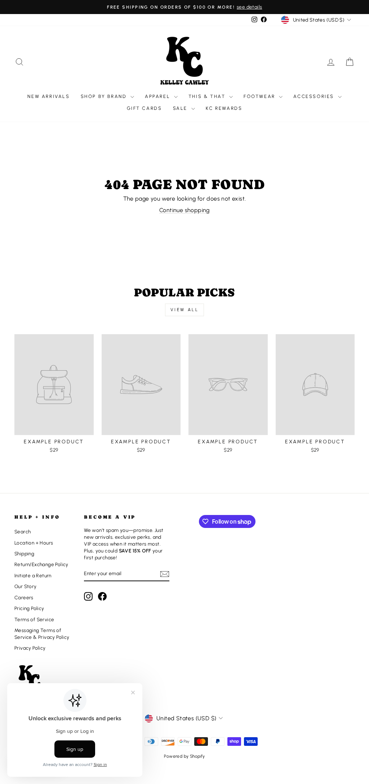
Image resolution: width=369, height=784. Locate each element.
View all (184, 309)
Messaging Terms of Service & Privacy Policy (42, 633)
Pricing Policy (29, 608)
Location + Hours (33, 543)
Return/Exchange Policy (41, 564)
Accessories (314, 96)
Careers (24, 597)
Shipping (24, 553)
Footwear (260, 96)
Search (22, 531)
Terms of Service (34, 619)
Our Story (25, 586)
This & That (207, 96)
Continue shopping (184, 210)
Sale (181, 108)
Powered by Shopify (184, 756)
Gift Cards (144, 108)
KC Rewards (224, 108)
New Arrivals (48, 96)
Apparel (158, 96)
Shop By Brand (105, 96)
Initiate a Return (33, 575)
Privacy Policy (30, 648)
